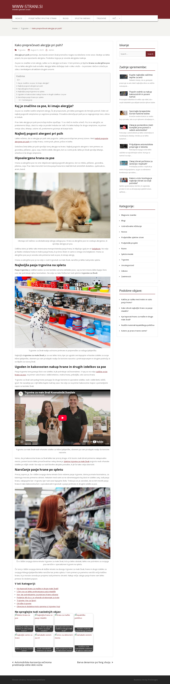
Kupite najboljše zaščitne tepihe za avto (141, 76)
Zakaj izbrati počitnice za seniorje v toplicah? (140, 162)
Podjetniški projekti (129, 243)
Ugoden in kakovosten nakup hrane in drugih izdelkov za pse (42, 94)
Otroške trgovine (24, 603)
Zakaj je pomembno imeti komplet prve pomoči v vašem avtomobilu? (141, 127)
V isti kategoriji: (27, 100)
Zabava (124, 271)
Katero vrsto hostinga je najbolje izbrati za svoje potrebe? (140, 181)
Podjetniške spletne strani (42, 18)
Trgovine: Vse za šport (26, 600)
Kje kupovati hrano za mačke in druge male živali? (37, 588)
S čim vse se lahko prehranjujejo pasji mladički (36, 591)
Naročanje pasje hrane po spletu (31, 97)
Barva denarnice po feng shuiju (94, 662)
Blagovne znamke (128, 215)
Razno (124, 248)
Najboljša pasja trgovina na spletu (31, 91)
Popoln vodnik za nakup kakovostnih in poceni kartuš (140, 94)
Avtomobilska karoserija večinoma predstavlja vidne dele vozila (32, 663)
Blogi (66, 18)
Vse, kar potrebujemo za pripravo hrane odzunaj (37, 594)
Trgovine (101, 18)
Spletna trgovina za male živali (76, 461)
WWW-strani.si (27, 6)
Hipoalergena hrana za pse (28, 89)
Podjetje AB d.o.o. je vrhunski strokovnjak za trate (38, 597)
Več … (115, 18)
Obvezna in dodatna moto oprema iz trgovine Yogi (38, 606)
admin (51, 50)
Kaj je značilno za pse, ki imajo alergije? (33, 83)
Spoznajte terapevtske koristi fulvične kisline (139, 112)
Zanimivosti (126, 276)
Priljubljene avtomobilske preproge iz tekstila (141, 145)
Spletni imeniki (82, 18)
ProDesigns (153, 679)
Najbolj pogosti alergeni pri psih (30, 86)
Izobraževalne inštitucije (131, 226)
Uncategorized (127, 265)
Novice (18, 18)
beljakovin (96, 248)
